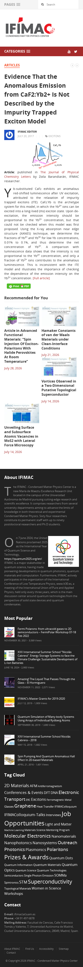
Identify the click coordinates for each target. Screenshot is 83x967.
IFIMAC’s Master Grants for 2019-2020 (41, 699)
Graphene (25, 805)
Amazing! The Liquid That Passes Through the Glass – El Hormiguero (46, 681)
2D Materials (16, 785)
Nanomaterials (64, 836)
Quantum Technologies (51, 870)
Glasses (9, 806)
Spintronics (11, 882)
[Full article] (41, 278)
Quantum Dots (61, 858)
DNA (54, 792)
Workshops (13, 893)
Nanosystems (45, 842)
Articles (12, 65)
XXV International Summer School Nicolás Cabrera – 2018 (44, 738)
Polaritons (57, 849)
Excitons (55, 136)
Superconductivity (50, 881)
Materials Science (35, 830)
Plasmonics (36, 849)
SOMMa (60, 875)
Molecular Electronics (27, 835)
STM (23, 882)
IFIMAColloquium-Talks (24, 814)
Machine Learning (14, 830)
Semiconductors (13, 875)
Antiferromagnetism (50, 786)
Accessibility (46, 949)
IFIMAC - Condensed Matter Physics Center (52, 961)
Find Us (29, 949)
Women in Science (46, 888)
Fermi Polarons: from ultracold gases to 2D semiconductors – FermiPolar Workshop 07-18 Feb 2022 (47, 632)
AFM (33, 785)
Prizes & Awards (26, 857)
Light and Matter (58, 824)
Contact (11, 952)
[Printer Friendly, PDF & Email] (19, 286)
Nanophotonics (18, 842)
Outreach (67, 842)
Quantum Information (18, 865)
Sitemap (64, 949)
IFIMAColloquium (65, 806)
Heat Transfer (45, 806)
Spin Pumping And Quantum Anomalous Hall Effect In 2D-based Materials (46, 758)
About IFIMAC (12, 949)
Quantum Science (25, 870)
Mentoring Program (58, 830)
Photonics (14, 849)
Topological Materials (17, 888)
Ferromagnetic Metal (59, 799)
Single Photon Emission (39, 875)
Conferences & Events (23, 792)
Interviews (53, 815)
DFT (47, 792)
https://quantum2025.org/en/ (23, 559)
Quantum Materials (47, 865)
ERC (28, 799)
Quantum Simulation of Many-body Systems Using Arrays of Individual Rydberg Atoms (46, 718)
